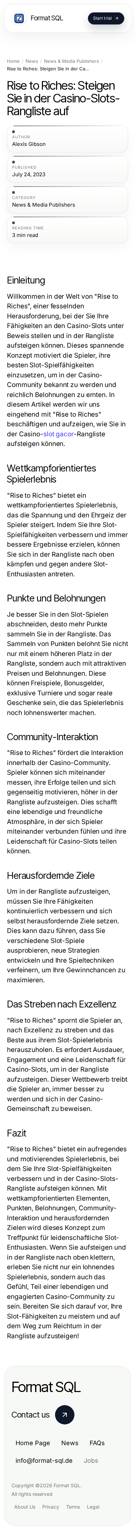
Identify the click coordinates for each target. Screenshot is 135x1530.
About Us (24, 1507)
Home (13, 61)
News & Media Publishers (71, 61)
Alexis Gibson (29, 144)
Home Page (33, 1443)
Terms (73, 1507)
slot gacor (58, 434)
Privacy (50, 1507)
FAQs (97, 1443)
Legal (93, 1507)
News (32, 61)
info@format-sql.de (44, 1460)
